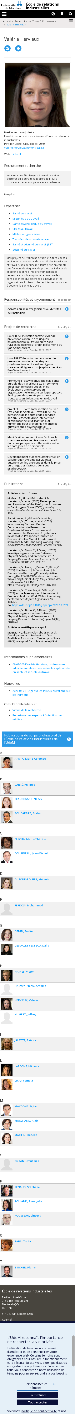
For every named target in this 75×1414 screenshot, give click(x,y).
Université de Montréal (11, 5)
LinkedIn (17, 154)
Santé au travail (22, 213)
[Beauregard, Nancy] (6, 802)
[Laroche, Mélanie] (6, 1070)
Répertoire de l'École (27, 21)
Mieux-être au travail (25, 218)
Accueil (7, 21)
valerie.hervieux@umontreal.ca (24, 147)
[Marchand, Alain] (6, 1124)
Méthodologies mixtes (26, 234)
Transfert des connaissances (31, 239)
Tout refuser (37, 1395)
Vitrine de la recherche (26, 710)
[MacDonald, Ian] (6, 1110)
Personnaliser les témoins (40, 1386)
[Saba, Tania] (6, 1245)
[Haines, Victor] (6, 975)
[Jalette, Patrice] (6, 1044)
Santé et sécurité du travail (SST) (32, 244)
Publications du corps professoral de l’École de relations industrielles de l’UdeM (32, 739)
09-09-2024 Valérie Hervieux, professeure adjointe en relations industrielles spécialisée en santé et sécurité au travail (41, 668)
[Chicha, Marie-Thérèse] (6, 843)
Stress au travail (22, 229)
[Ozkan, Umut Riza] (6, 1164)
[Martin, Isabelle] (6, 1138)
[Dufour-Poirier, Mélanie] (6, 883)
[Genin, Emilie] (6, 935)
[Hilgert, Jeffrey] (6, 1018)
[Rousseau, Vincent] (6, 1219)
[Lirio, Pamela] (6, 1084)
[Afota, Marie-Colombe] (6, 762)
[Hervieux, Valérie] (6, 1004)
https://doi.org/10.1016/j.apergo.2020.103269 (40, 605)
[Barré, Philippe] (6, 788)
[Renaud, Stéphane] (6, 1190)
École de (42, 6)
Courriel (7, 1319)
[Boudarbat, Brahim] (6, 817)
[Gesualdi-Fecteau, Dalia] (6, 949)
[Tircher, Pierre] (6, 1271)
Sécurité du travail (23, 249)
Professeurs (49, 21)
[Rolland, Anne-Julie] (6, 1205)
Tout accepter (37, 1402)
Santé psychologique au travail (32, 224)
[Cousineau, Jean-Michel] (6, 857)
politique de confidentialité (39, 1411)
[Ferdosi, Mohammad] (6, 909)
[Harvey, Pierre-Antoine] (6, 989)
